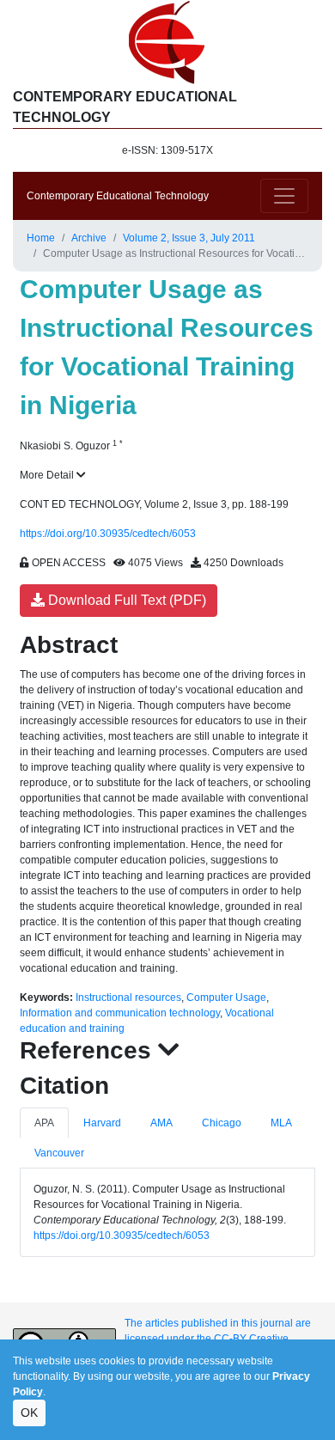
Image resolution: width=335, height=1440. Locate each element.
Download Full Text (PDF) (125, 600)
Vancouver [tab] (59, 1153)
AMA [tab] (161, 1123)
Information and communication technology (120, 1013)
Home (41, 238)
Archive (89, 238)
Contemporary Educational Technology (118, 196)
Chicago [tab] (221, 1123)
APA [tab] (44, 1123)
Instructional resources (128, 998)
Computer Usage (226, 998)
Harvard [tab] (102, 1123)
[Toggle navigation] (284, 196)
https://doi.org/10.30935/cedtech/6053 (108, 534)
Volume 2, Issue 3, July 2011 (189, 238)
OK (29, 1412)
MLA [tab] (281, 1123)
